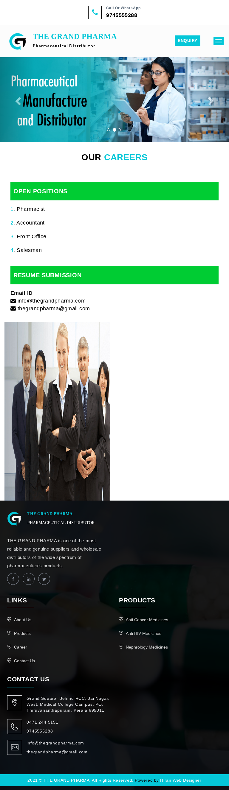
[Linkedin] (29, 579)
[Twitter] (44, 579)
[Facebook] (13, 579)
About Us (22, 619)
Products (22, 633)
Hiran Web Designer (180, 780)
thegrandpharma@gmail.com (57, 752)
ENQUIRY (187, 40)
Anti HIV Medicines (143, 633)
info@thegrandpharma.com (55, 743)
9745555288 (121, 15)
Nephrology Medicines (147, 647)
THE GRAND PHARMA (75, 40)
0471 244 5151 (42, 722)
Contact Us (24, 660)
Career (20, 647)
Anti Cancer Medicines (147, 619)
